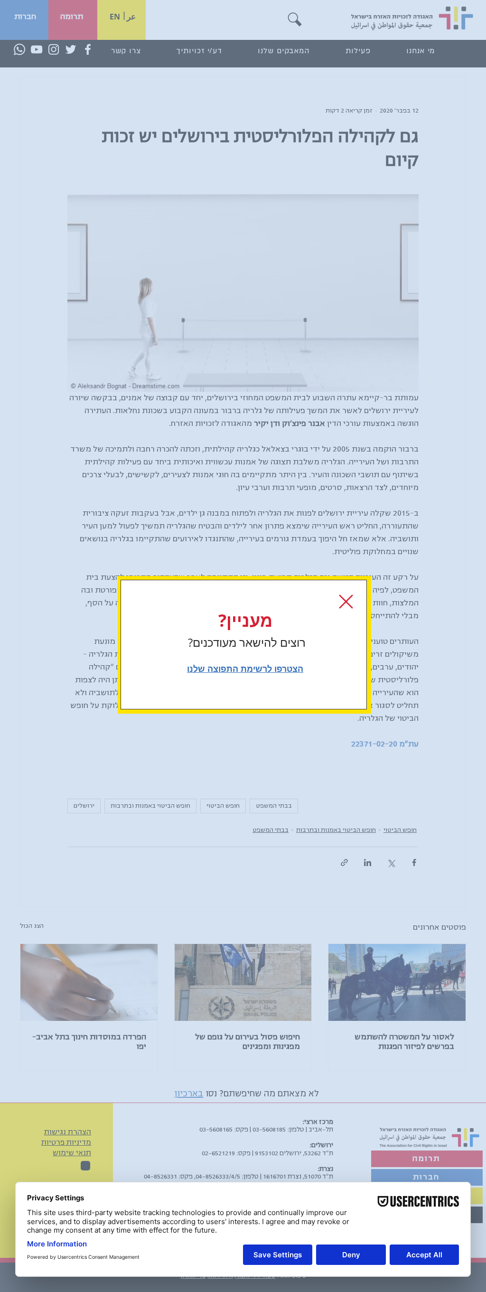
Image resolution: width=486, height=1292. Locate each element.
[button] (346, 601)
